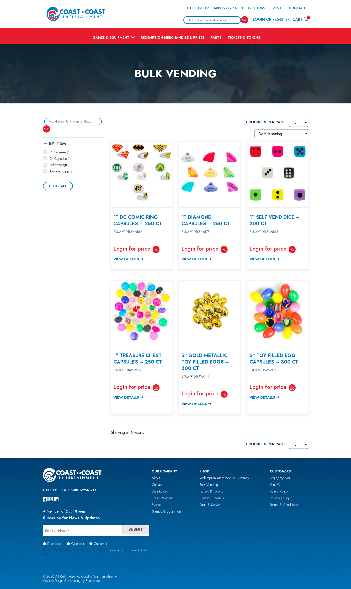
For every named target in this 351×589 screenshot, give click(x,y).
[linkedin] (56, 499)
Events (277, 8)
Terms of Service (138, 550)
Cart (300, 19)
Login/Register (280, 478)
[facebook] (45, 499)
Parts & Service (210, 504)
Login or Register (271, 19)
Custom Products (211, 498)
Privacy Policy (280, 498)
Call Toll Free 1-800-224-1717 (212, 8)
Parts (216, 37)
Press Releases (163, 498)
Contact (297, 8)
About (156, 478)
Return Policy (279, 491)
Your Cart (276, 484)
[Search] (244, 19)
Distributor (54, 543)
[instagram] (50, 499)
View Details (126, 259)
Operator (77, 543)
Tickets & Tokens (244, 37)
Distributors (253, 8)
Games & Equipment (111, 37)
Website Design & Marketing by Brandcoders (72, 580)
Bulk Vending (208, 484)
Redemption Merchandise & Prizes (173, 37)
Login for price (131, 249)
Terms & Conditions (284, 504)
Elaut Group (75, 511)
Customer (100, 543)
